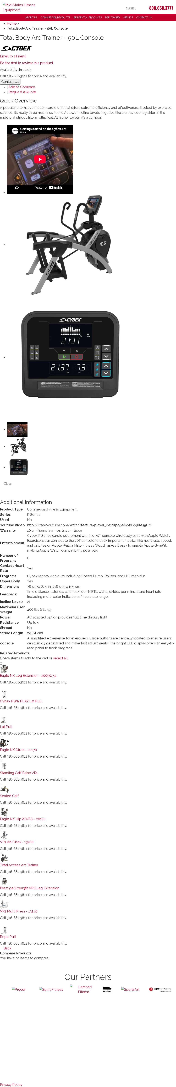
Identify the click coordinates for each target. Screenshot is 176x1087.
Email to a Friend (13, 56)
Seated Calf (9, 796)
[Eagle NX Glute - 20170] (4, 743)
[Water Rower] (107, 989)
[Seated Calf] (4, 789)
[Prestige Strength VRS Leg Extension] (4, 881)
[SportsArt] (130, 989)
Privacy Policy (11, 1085)
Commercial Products (55, 17)
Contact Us (144, 17)
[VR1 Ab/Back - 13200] (4, 835)
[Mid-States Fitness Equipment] (22, 8)
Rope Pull (8, 937)
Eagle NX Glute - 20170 (18, 750)
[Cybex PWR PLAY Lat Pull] (4, 694)
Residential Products (88, 17)
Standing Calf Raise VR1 (19, 773)
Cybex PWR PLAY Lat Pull (21, 701)
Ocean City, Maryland (43, 1056)
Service (131, 8)
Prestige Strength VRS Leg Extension (29, 888)
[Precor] (18, 989)
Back (7, 948)
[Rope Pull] (4, 930)
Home (12, 23)
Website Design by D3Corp (19, 1056)
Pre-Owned (112, 17)
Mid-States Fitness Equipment (38, 1053)
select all (60, 658)
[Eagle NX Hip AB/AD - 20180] (4, 812)
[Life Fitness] (160, 989)
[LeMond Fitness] (83, 989)
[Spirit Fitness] (51, 989)
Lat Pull (6, 727)
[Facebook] (142, 8)
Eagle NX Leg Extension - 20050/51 (28, 675)
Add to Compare (21, 87)
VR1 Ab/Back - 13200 (17, 842)
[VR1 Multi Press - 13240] (4, 904)
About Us (31, 17)
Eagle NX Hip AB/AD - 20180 (23, 819)
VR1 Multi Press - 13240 (18, 911)
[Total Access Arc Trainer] (4, 858)
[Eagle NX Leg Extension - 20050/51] (4, 668)
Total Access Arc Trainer (19, 865)
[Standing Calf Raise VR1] (4, 766)
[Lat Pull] (4, 720)
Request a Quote (22, 92)
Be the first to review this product (26, 63)
